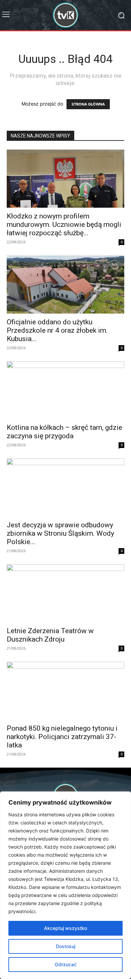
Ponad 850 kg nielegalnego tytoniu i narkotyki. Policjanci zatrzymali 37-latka (62, 736)
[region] (65, 885)
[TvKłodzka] (65, 15)
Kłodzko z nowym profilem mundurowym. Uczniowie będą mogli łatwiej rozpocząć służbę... (64, 224)
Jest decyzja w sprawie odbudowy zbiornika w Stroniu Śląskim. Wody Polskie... (60, 533)
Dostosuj (65, 946)
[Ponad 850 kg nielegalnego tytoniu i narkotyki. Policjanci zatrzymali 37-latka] (65, 691)
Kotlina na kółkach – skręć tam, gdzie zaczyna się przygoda (64, 431)
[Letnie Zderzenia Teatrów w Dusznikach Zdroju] (65, 593)
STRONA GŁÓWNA (88, 104)
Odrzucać (66, 964)
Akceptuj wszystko (65, 928)
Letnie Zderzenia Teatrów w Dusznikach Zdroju (50, 635)
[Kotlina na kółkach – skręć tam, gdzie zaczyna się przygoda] (65, 390)
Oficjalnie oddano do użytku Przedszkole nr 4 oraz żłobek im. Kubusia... (57, 330)
